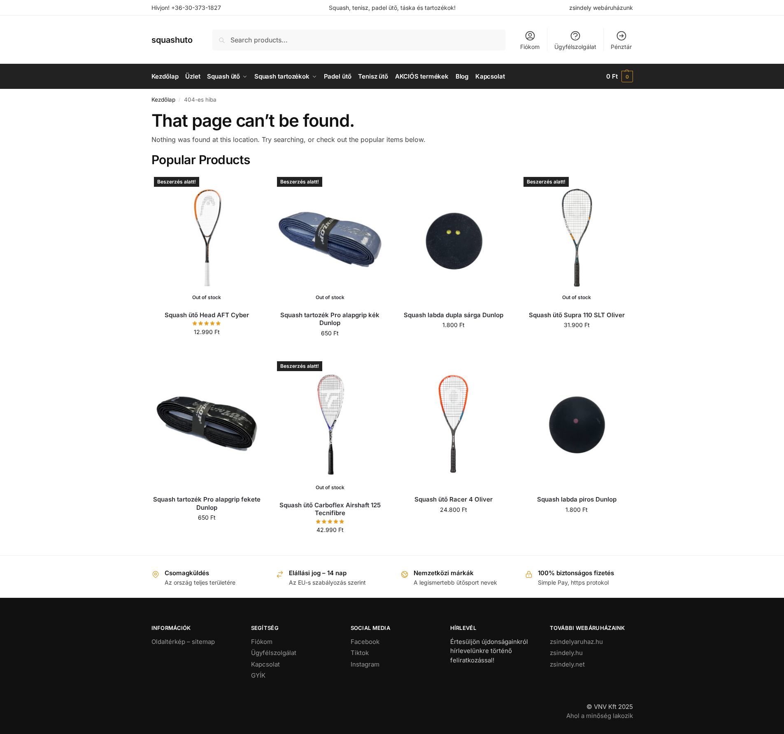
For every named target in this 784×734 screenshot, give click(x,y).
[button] (619, 76)
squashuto (172, 40)
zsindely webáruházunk (601, 7)
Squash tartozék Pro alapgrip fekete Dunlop (207, 503)
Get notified (206, 349)
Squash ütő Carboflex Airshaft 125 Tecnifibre (330, 509)
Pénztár (621, 46)
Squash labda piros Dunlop (576, 499)
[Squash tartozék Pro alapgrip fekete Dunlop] (207, 424)
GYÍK (258, 675)
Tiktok (360, 653)
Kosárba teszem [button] (453, 342)
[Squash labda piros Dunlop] (576, 424)
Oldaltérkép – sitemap (183, 642)
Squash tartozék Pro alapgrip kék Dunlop (329, 319)
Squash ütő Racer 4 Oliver (453, 499)
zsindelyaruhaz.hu (576, 642)
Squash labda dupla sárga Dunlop (453, 315)
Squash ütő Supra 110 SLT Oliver (577, 315)
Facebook (365, 642)
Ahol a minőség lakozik (599, 716)
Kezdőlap (163, 99)
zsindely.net (567, 664)
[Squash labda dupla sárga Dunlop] (453, 239)
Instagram (365, 664)
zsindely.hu (566, 653)
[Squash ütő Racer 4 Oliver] (453, 424)
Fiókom (530, 46)
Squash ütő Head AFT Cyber (207, 315)
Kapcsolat (265, 664)
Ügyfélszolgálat (575, 46)
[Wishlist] (250, 187)
